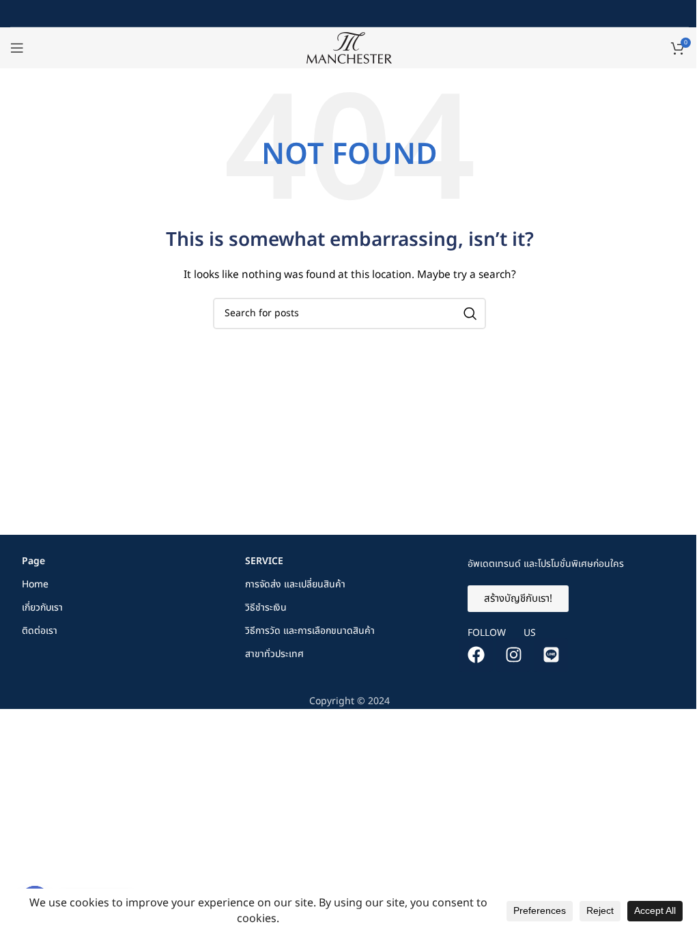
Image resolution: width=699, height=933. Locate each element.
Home (35, 584)
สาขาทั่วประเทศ (274, 654)
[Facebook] (476, 655)
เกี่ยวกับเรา (42, 607)
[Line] (551, 655)
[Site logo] (349, 47)
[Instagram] (513, 655)
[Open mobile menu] (17, 47)
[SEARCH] (470, 313)
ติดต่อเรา (39, 631)
